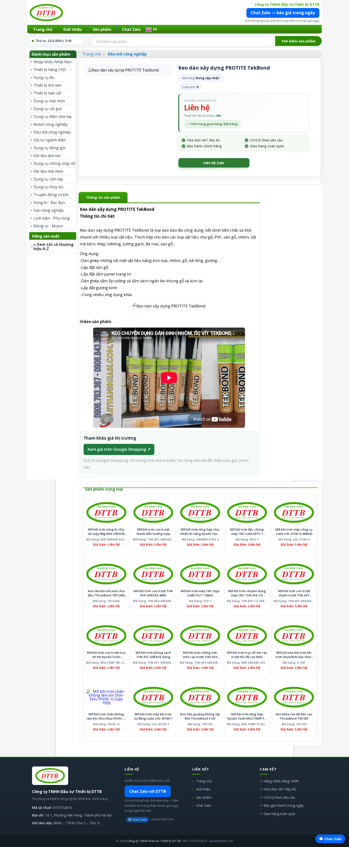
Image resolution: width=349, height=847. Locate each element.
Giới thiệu (72, 29)
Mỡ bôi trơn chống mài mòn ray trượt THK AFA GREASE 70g (200, 655)
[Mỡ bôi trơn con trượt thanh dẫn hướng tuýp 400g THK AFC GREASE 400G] (153, 512)
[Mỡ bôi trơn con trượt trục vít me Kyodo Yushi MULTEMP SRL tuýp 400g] (106, 635)
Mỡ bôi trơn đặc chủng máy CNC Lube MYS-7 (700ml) (247, 531)
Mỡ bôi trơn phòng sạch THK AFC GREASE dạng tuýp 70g (153, 655)
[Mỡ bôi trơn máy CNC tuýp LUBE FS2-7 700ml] (200, 574)
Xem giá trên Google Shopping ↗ (119, 449)
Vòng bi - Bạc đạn (49, 202)
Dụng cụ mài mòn (49, 101)
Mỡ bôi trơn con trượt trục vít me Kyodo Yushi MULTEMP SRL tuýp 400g (106, 655)
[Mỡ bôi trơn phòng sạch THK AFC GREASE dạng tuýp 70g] (153, 635)
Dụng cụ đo (43, 77)
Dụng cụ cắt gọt (47, 108)
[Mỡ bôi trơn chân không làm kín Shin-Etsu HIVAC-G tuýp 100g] (106, 697)
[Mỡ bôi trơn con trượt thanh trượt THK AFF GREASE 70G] (294, 574)
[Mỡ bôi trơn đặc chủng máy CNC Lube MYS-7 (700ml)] (247, 512)
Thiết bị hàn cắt (47, 93)
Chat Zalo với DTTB (147, 791)
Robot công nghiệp (50, 124)
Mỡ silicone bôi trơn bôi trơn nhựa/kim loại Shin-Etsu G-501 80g (294, 655)
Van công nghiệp (48, 210)
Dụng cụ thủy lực (48, 186)
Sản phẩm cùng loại (104, 489)
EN (155, 29)
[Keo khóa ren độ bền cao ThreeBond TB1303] (294, 697)
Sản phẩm (102, 29)
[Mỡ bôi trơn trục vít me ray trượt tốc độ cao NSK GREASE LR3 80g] (247, 635)
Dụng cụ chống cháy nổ (54, 163)
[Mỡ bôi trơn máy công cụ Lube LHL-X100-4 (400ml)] (294, 512)
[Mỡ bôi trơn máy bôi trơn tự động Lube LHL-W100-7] (153, 697)
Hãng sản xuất (46, 236)
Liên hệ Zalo (213, 162)
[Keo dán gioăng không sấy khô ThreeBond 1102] (200, 697)
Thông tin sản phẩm (103, 197)
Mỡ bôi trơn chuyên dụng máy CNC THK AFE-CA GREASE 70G (247, 593)
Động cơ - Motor (48, 226)
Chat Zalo (131, 29)
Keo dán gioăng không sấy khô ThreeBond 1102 (200, 716)
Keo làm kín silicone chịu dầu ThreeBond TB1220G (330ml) (106, 593)
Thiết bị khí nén (47, 85)
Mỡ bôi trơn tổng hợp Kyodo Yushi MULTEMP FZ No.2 (246, 716)
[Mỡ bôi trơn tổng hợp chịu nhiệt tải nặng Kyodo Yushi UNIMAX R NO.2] (200, 512)
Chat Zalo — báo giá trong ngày (283, 12)
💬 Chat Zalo (137, 820)
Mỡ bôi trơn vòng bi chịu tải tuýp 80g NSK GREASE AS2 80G (106, 531)
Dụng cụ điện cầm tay (52, 116)
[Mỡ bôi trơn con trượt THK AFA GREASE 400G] (153, 574)
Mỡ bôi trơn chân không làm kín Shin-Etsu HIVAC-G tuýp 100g (106, 716)
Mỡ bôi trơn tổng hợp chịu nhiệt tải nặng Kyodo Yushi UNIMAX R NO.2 (200, 531)
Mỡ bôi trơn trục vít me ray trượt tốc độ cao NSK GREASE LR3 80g (247, 655)
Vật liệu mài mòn (48, 171)
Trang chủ (42, 29)
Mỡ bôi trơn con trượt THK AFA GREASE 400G (153, 593)
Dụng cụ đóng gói (49, 147)
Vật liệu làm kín (47, 155)
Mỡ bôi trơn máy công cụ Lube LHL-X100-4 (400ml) (293, 531)
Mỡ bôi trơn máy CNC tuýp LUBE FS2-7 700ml (200, 593)
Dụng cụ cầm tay (48, 179)
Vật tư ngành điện (49, 140)
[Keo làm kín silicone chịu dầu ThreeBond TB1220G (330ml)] (106, 574)
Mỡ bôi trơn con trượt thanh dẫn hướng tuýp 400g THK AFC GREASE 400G (153, 531)
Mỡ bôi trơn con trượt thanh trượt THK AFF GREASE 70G (294, 593)
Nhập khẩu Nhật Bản (52, 61)
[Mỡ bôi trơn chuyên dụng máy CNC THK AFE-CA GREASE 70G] (247, 574)
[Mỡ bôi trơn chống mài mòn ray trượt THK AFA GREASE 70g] (200, 635)
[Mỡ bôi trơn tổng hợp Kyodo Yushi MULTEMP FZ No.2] (247, 697)
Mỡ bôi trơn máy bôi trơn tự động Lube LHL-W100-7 (153, 716)
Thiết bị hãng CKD (49, 69)
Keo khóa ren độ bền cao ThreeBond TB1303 (294, 716)
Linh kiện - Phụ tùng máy (51, 219)
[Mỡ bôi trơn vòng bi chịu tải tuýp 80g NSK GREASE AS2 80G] (106, 512)
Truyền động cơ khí (50, 194)
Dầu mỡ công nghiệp (52, 132)
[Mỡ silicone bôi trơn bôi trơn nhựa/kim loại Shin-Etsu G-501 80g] (294, 635)
